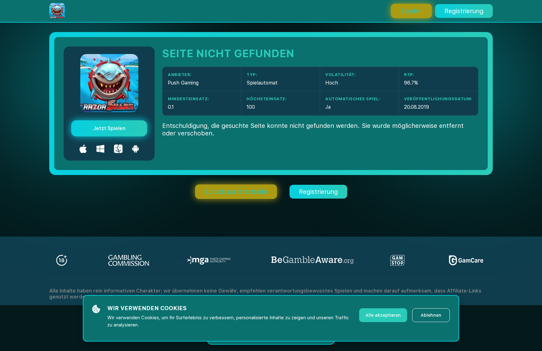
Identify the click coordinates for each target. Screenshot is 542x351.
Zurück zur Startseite (236, 191)
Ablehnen (431, 315)
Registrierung (463, 11)
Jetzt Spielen (109, 128)
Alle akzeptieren (383, 315)
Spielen (411, 11)
